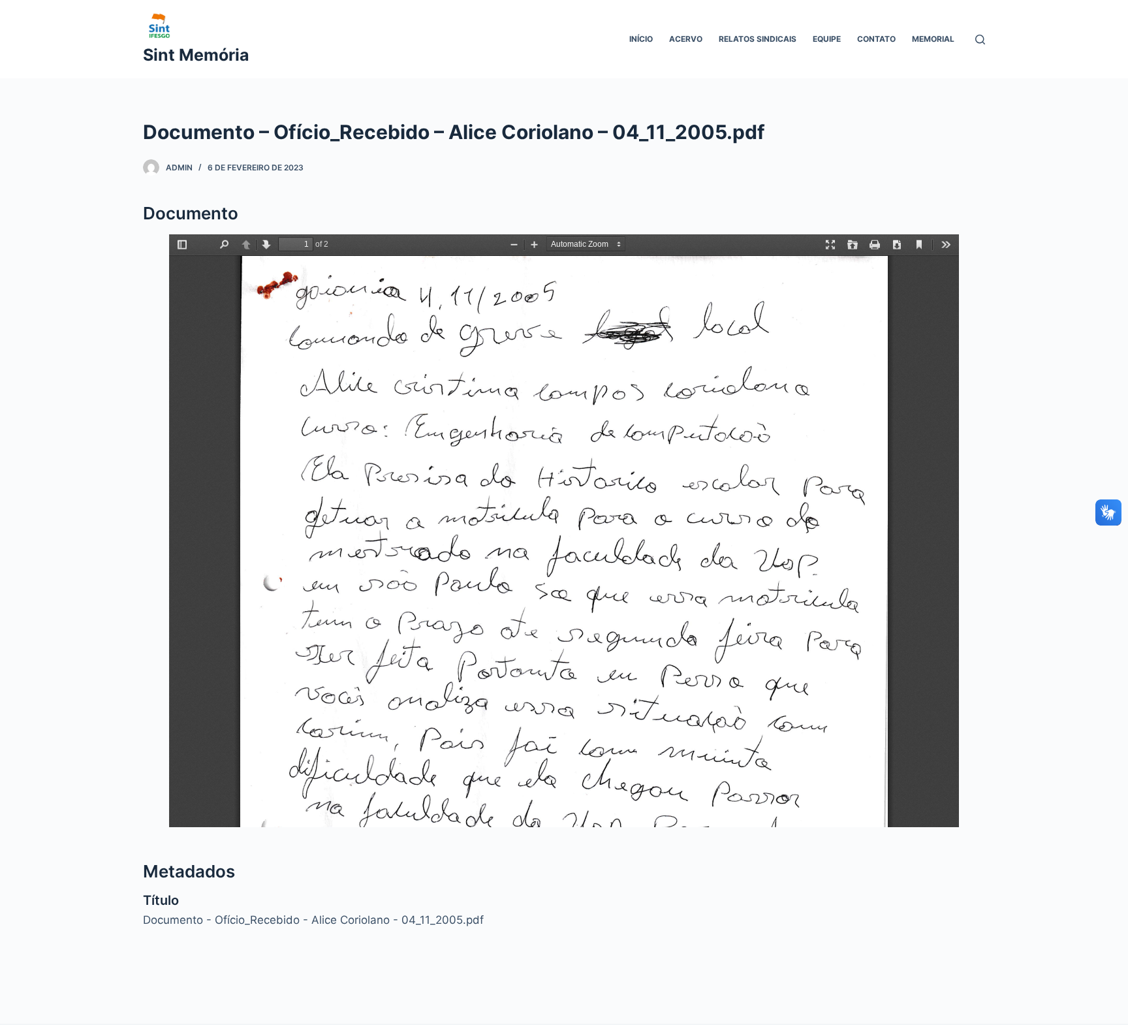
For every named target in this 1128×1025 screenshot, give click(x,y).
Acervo (685, 39)
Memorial (933, 39)
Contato (876, 39)
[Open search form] (980, 39)
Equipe (827, 39)
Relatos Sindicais (757, 39)
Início (641, 39)
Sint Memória (196, 55)
